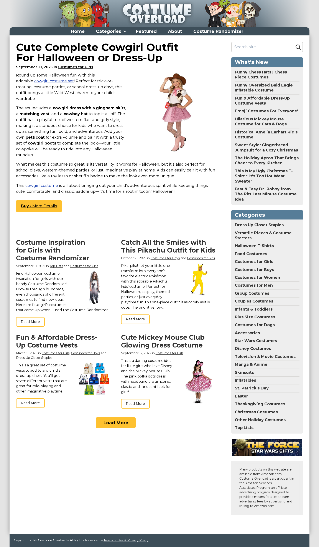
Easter (241, 396)
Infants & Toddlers (254, 309)
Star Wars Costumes (256, 340)
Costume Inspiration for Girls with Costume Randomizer (52, 250)
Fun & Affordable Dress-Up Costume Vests (56, 341)
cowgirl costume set (54, 81)
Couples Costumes (254, 301)
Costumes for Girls (75, 67)
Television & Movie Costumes (265, 356)
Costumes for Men (254, 285)
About (175, 31)
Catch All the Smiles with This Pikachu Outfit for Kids (168, 246)
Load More (115, 422)
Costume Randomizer (218, 31)
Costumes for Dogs (255, 325)
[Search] (298, 47)
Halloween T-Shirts (254, 245)
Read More (30, 322)
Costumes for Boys (165, 258)
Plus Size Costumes (255, 317)
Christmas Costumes (256, 412)
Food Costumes (251, 253)
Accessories (247, 333)
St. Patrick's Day (252, 388)
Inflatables (245, 380)
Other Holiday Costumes (260, 419)
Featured (146, 31)
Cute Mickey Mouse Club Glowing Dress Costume (163, 341)
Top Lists (56, 266)
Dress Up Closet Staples (34, 358)
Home (78, 31)
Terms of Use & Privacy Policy (126, 540)
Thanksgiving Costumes (260, 404)
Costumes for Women (257, 277)
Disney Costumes (253, 348)
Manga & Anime (251, 364)
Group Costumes (252, 293)
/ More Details (39, 206)
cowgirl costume (41, 185)
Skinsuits (244, 372)
